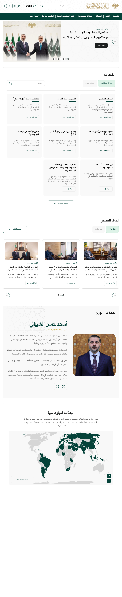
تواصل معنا (34, 16)
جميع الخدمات (63, 203)
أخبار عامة (98, 229)
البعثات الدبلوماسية (85, 16)
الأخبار (107, 16)
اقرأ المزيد (112, 283)
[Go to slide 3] (61, 59)
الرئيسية (116, 16)
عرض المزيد (107, 117)
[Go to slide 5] (54, 59)
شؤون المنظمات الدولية (65, 16)
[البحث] (41, 6)
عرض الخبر (101, 45)
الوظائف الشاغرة (48, 16)
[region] (61, 41)
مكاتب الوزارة (89, 83)
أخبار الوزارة (112, 229)
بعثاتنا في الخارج (106, 83)
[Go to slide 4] (57, 59)
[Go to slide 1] (67, 59)
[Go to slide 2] (64, 59)
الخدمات (99, 16)
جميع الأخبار (17, 229)
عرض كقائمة (24, 479)
